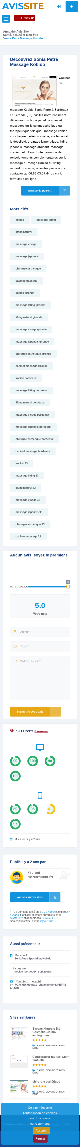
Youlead (34, 872)
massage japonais (27, 256)
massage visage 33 (28, 500)
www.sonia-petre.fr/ (40, 190)
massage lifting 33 (27, 475)
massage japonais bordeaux (33, 426)
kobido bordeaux (26, 378)
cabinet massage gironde (32, 366)
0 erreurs (41, 731)
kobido (20, 219)
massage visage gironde (31, 329)
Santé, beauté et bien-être (20, 35)
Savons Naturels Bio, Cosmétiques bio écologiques (46, 1032)
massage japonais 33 (29, 512)
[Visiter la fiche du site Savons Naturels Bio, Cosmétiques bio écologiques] (19, 1033)
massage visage (26, 244)
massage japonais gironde (32, 341)
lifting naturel (24, 232)
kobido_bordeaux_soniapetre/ (33, 971)
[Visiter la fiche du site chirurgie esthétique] (19, 1086)
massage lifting (46, 219)
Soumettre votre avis (30, 711)
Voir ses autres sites (30, 897)
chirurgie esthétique (28, 268)
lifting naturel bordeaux (30, 402)
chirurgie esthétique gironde (33, 353)
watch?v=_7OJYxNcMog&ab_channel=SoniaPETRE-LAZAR (38, 984)
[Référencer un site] (72, 6)
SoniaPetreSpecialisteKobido (32, 958)
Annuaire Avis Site (16, 31)
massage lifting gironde (30, 305)
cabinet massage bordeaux (33, 451)
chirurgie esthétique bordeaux (35, 439)
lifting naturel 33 (26, 487)
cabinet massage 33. (29, 536)
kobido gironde (25, 292)
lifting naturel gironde (29, 317)
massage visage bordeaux (32, 414)
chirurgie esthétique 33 (30, 524)
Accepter (42, 1130)
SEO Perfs (23, 18)
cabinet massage (26, 280)
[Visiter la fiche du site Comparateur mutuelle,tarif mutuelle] (19, 1061)
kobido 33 (22, 463)
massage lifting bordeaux (32, 390)
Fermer (40, 1138)
